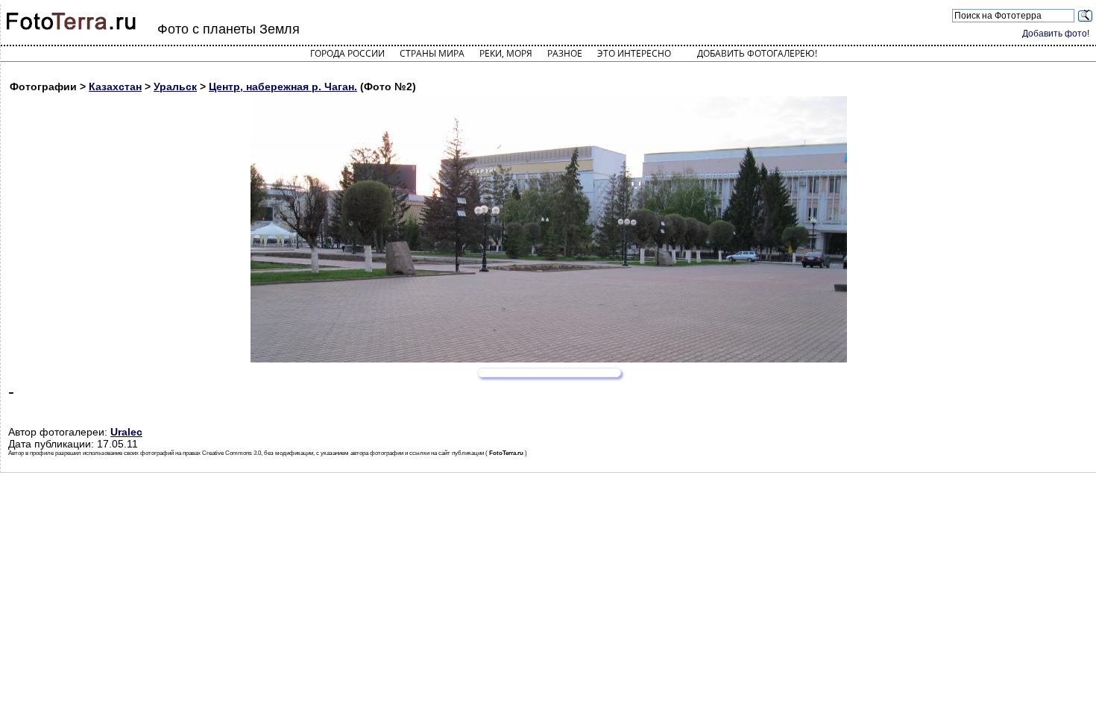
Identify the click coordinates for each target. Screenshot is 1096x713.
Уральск (175, 86)
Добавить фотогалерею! (757, 53)
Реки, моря (505, 53)
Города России (347, 53)
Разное (564, 53)
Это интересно (634, 53)
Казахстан (115, 86)
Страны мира (432, 53)
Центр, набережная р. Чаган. (283, 86)
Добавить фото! (1055, 33)
